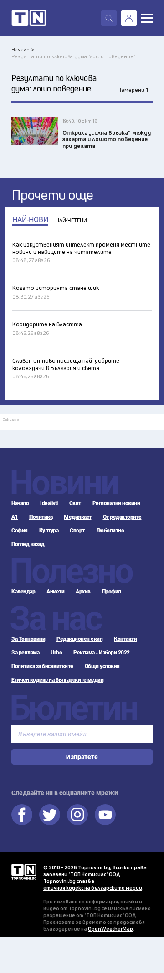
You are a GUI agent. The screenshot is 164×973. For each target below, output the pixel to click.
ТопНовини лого (28, 18)
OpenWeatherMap (110, 928)
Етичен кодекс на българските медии (57, 680)
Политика (40, 517)
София (19, 530)
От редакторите (122, 517)
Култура (49, 530)
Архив (83, 591)
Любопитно (110, 530)
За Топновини (28, 639)
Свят (75, 503)
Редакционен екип (79, 639)
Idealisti (49, 503)
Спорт (77, 530)
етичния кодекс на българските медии (92, 887)
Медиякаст (78, 517)
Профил (111, 591)
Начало (20, 503)
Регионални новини (116, 503)
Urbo (56, 652)
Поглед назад (27, 544)
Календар (23, 591)
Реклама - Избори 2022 (101, 652)
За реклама (25, 652)
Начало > (22, 49)
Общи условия (102, 666)
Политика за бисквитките (42, 666)
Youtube (105, 814)
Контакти (125, 639)
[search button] (109, 18)
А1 (14, 517)
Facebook (21, 814)
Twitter (49, 814)
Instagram (77, 814)
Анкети (55, 591)
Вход (129, 18)
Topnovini (23, 872)
